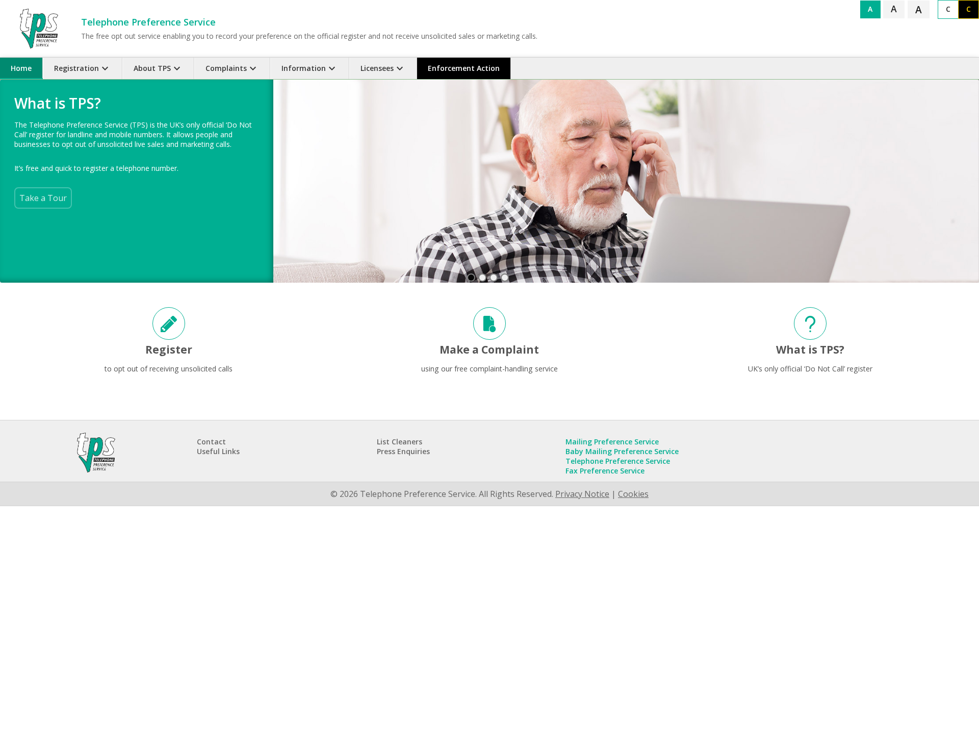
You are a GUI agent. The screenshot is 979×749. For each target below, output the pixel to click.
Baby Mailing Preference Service (622, 451)
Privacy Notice (582, 494)
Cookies (633, 494)
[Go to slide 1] (471, 277)
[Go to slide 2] (482, 277)
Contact (211, 441)
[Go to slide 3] (494, 277)
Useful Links (218, 451)
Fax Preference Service (605, 471)
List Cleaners (399, 441)
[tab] (21, 68)
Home (21, 68)
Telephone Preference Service (617, 461)
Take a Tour (43, 198)
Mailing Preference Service (612, 441)
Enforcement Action (464, 68)
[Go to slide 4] (505, 277)
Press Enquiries (403, 451)
